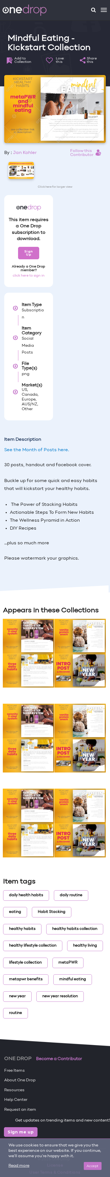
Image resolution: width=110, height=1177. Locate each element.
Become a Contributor (59, 1059)
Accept (93, 1166)
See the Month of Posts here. (36, 450)
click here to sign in (29, 275)
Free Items (14, 1071)
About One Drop (20, 1080)
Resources (14, 1090)
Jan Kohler (25, 153)
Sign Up (28, 252)
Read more (18, 1166)
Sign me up (21, 1132)
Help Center (15, 1100)
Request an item (20, 1110)
